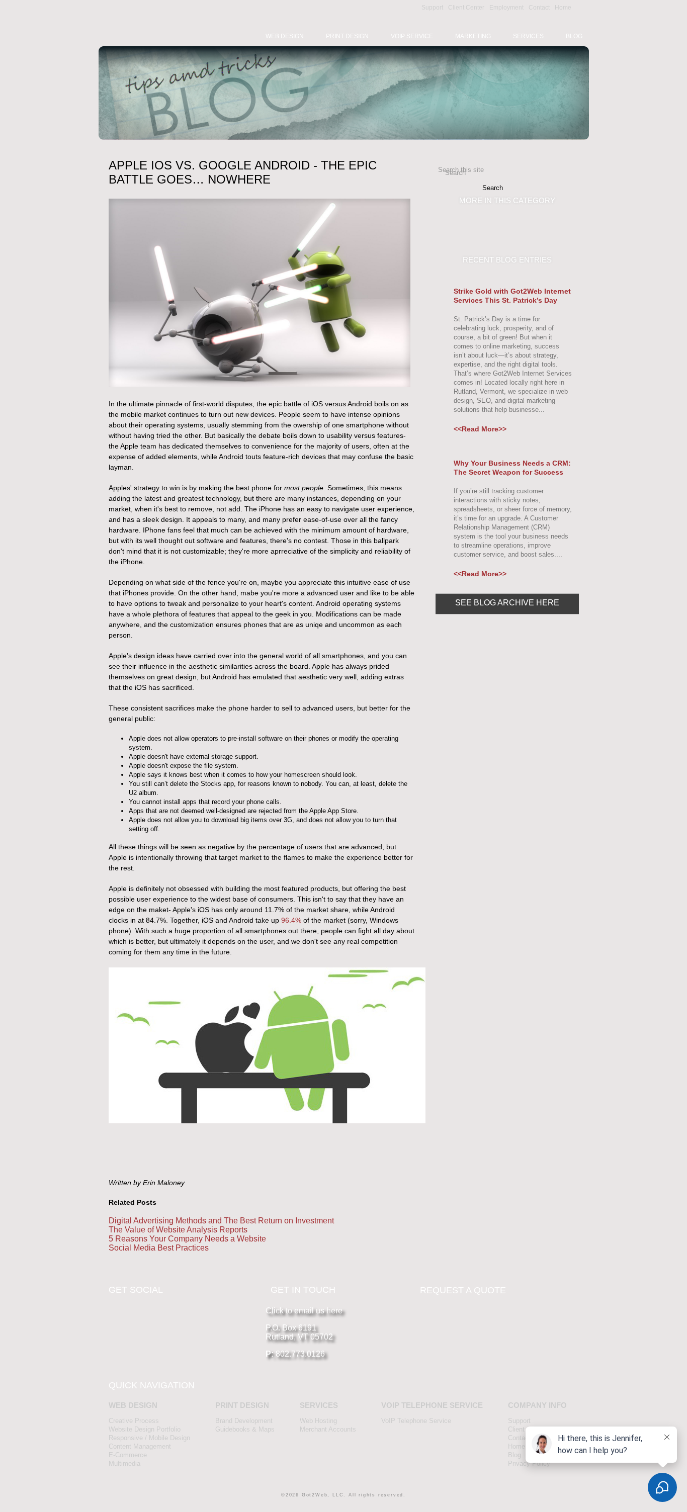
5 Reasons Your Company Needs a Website (187, 1238)
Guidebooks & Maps (245, 1429)
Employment (506, 7)
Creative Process (134, 1421)
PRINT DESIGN (242, 1405)
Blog (574, 36)
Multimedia (124, 1463)
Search (455, 172)
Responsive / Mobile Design (149, 1438)
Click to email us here (304, 1310)
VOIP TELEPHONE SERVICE (432, 1405)
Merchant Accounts (328, 1429)
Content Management (140, 1446)
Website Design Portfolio (145, 1429)
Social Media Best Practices (159, 1247)
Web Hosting (318, 1421)
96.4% (291, 920)
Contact (539, 7)
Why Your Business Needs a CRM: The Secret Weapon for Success (512, 467)
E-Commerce (128, 1455)
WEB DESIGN (133, 1405)
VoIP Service (412, 36)
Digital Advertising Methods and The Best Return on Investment (221, 1220)
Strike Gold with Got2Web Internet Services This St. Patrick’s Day (512, 295)
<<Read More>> (480, 429)
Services (528, 36)
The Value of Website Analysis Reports (178, 1229)
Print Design (347, 36)
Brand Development (244, 1421)
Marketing (473, 36)
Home (563, 7)
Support (432, 7)
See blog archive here (507, 602)
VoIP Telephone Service (416, 1421)
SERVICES (319, 1405)
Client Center (466, 7)
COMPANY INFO (537, 1405)
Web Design (285, 36)
